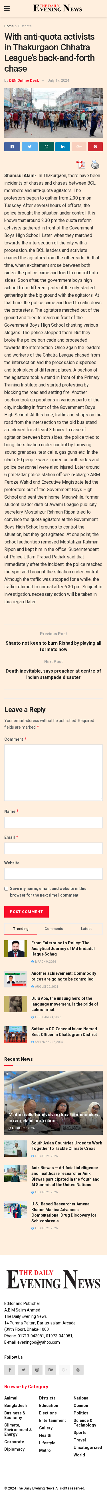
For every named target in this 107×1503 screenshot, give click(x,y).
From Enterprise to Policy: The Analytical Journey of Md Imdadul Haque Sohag (63, 948)
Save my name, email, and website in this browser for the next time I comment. (48, 891)
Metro (45, 1450)
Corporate (14, 1441)
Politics (81, 1413)
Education (48, 1405)
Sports (80, 1432)
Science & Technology (85, 1422)
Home (9, 26)
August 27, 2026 (23, 1128)
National (82, 1398)
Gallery (46, 1428)
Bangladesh (15, 1405)
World (79, 1455)
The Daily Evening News (35, 1488)
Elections (48, 1413)
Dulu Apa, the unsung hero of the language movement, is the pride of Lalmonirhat (64, 1004)
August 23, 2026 (46, 1192)
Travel (80, 1440)
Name (11, 811)
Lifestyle (47, 1443)
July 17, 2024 (58, 80)
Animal (10, 1398)
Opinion (81, 1405)
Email (11, 837)
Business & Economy (14, 1415)
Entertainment (52, 1420)
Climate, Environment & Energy (18, 1430)
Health (45, 1435)
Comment (15, 739)
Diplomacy (14, 1449)
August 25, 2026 (46, 1156)
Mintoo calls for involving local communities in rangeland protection (53, 1117)
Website (11, 863)
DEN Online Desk (24, 80)
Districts (25, 26)
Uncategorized (88, 1447)
